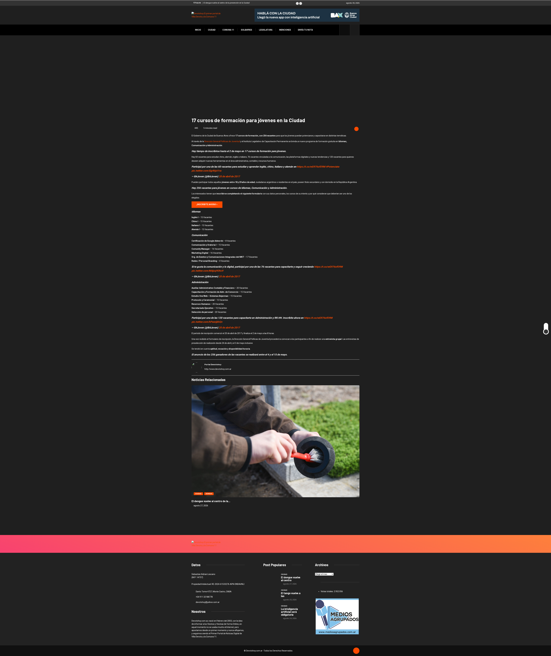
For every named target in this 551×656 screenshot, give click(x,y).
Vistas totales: (327, 591)
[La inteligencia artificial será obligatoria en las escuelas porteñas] (270, 610)
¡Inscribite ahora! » (207, 204)
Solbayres (246, 30)
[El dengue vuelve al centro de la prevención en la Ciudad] (270, 578)
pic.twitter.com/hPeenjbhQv (207, 321)
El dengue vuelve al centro (290, 579)
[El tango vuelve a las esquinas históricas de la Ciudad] (270, 594)
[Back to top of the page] (356, 651)
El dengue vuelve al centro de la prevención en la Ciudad (226, 3)
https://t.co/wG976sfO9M (311, 166)
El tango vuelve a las (290, 595)
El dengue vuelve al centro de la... (211, 501)
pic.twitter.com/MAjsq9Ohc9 (207, 270)
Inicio (198, 30)
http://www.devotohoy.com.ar (217, 369)
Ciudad (212, 30)
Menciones (285, 30)
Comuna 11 (228, 30)
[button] (297, 3)
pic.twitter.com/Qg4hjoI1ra (206, 170)
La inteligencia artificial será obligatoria (289, 611)
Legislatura (265, 30)
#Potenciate (332, 166)
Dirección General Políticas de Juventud (222, 141)
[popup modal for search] (354, 30)
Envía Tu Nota (305, 30)
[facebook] (346, 30)
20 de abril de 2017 (229, 176)
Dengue (209, 494)
